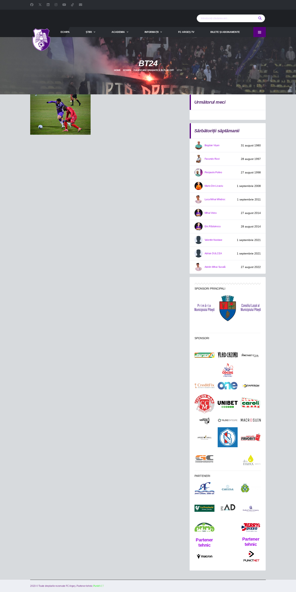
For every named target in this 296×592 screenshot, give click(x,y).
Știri (89, 32)
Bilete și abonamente (225, 32)
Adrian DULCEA (213, 253)
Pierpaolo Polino (213, 172)
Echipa (65, 32)
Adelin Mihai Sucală (215, 267)
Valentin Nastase (213, 240)
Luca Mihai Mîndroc (215, 199)
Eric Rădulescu (213, 226)
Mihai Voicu (211, 213)
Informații (151, 32)
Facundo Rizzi (212, 158)
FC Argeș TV (186, 32)
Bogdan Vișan (212, 145)
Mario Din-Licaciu (214, 185)
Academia (118, 32)
